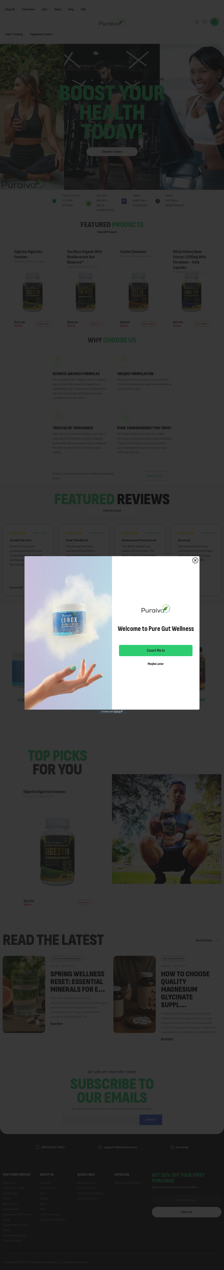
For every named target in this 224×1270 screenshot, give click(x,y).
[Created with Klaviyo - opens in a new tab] (112, 712)
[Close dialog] (195, 560)
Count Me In (156, 650)
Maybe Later (156, 664)
